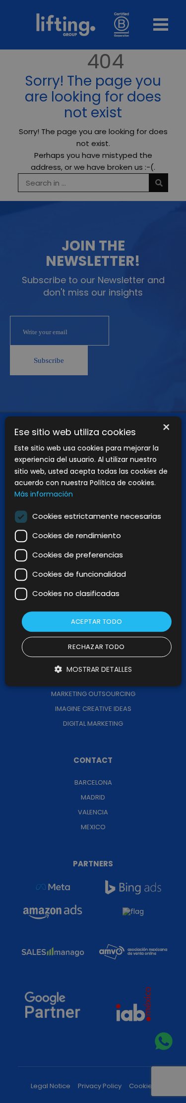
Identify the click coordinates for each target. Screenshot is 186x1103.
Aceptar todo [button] (97, 621)
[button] (93, 669)
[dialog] (93, 551)
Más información (43, 494)
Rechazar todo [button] (96, 647)
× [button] (165, 428)
